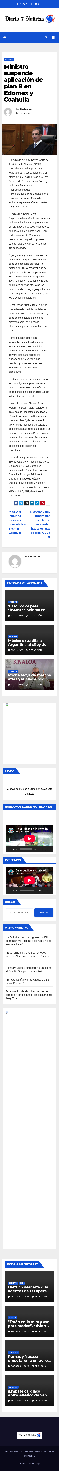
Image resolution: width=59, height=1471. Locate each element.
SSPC (22, 1283)
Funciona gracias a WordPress (19, 1452)
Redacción (26, 109)
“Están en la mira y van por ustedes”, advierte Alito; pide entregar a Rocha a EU (28, 956)
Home (22, 1464)
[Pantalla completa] (49, 849)
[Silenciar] (44, 849)
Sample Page (33, 1464)
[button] (46, 37)
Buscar (10, 901)
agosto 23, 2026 (20, 1297)
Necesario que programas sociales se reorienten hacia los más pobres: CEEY (40, 522)
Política (12, 1318)
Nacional (9, 60)
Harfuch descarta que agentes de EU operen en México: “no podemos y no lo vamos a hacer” (28, 941)
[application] (29, 838)
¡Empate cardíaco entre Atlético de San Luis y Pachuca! (27, 1395)
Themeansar (29, 1456)
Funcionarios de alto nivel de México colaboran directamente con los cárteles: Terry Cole (29, 995)
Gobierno (13, 1283)
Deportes (13, 1352)
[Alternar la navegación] (53, 37)
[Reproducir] (9, 849)
